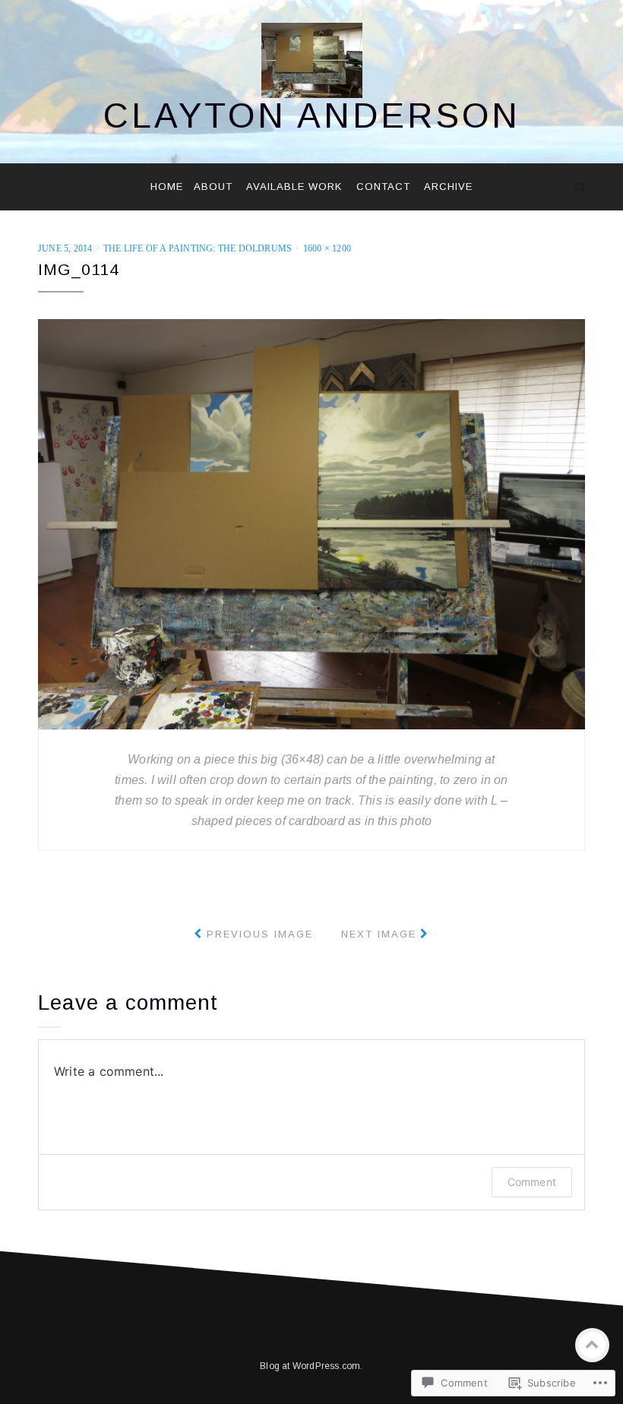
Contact (383, 186)
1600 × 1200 (327, 248)
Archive (448, 186)
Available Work (294, 186)
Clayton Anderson (311, 115)
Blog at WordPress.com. (311, 1366)
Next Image (378, 934)
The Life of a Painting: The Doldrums (197, 248)
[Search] (580, 186)
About (213, 186)
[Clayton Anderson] (43, 186)
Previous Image (260, 934)
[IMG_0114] (311, 523)
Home (166, 186)
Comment (532, 1181)
